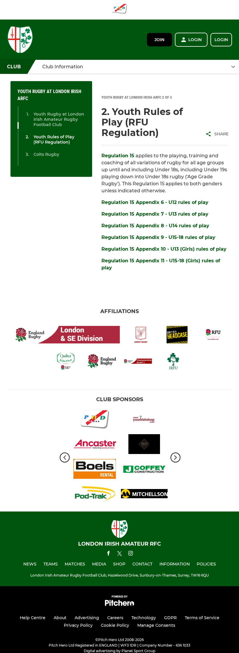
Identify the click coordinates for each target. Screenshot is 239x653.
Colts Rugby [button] (46, 154)
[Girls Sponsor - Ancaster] (94, 445)
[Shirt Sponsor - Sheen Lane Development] (144, 445)
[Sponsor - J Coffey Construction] (144, 470)
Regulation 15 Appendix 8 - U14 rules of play (155, 225)
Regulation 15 (117, 155)
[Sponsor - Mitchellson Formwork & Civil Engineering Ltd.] (144, 495)
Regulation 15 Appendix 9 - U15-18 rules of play (158, 237)
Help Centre (32, 617)
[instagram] (130, 554)
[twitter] (119, 554)
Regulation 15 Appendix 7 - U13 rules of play (154, 214)
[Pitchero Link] (119, 604)
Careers (115, 617)
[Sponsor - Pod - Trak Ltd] (94, 495)
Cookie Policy (115, 625)
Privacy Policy (78, 625)
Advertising (87, 617)
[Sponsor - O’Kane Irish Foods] (144, 420)
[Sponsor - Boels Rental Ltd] (94, 470)
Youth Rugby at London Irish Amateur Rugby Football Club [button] (59, 119)
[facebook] (108, 554)
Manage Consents (156, 625)
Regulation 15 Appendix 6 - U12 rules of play (154, 202)
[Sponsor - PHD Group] (119, 10)
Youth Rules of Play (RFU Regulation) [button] (54, 139)
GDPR (170, 617)
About (60, 617)
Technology (143, 617)
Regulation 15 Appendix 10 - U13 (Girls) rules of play (163, 249)
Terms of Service (202, 617)
